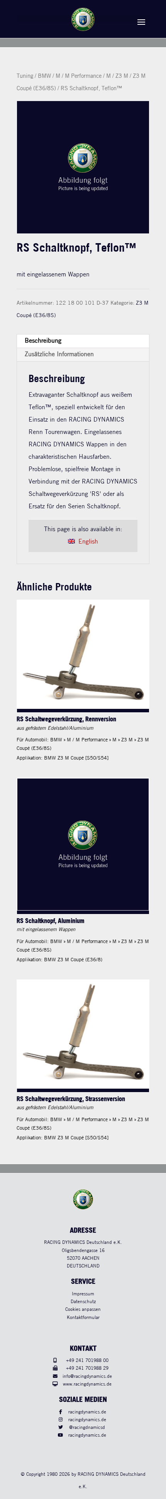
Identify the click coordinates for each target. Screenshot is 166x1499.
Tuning (25, 76)
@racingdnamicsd (87, 1427)
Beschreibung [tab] (43, 341)
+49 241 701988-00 (87, 1360)
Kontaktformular (83, 1317)
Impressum (83, 1294)
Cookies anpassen (83, 1309)
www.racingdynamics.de (87, 1384)
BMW (44, 76)
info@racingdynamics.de (87, 1376)
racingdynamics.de (87, 1412)
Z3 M (121, 76)
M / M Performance (79, 76)
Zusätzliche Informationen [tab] (59, 354)
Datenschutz (83, 1301)
